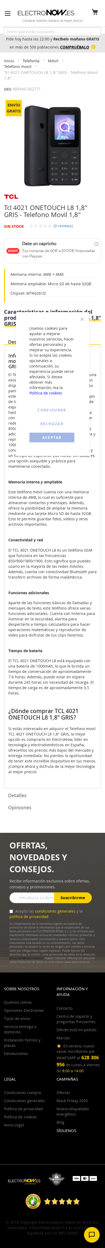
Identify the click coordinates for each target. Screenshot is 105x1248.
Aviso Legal (14, 1124)
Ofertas (63, 1092)
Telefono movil (18, 66)
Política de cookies (45, 392)
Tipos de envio (17, 1018)
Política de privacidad (23, 1108)
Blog (60, 1122)
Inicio (9, 60)
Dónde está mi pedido (76, 1029)
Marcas (63, 1037)
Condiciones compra (22, 1092)
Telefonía (31, 60)
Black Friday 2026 (72, 1100)
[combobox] (52, 31)
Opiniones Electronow (24, 1010)
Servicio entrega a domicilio (20, 1029)
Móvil (54, 60)
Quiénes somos (18, 1002)
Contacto (64, 1008)
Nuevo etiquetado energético (73, 1111)
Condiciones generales (24, 1100)
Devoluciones (16, 1053)
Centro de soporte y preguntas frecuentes (76, 1019)
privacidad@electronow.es (26, 958)
